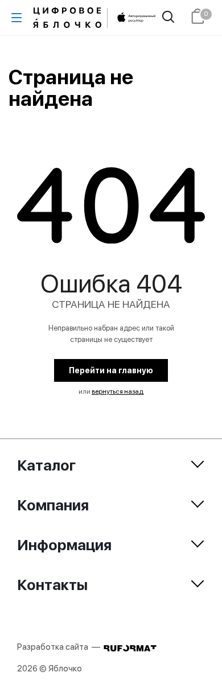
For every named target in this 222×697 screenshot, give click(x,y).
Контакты (52, 584)
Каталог (46, 465)
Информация (64, 545)
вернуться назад (117, 391)
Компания (53, 505)
